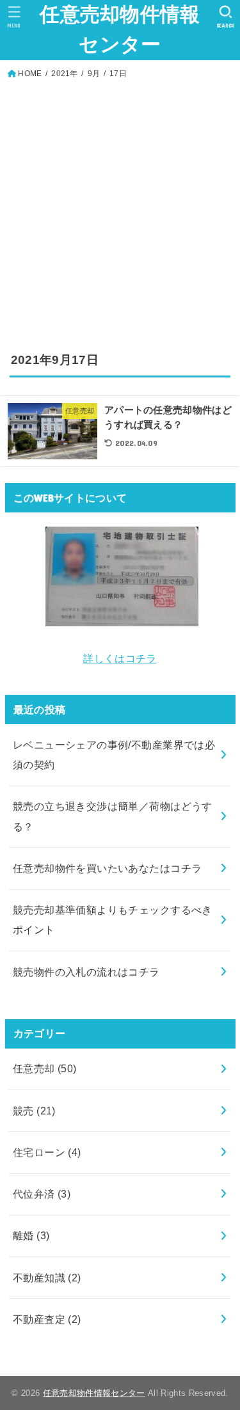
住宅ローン (47, 1152)
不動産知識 (47, 1277)
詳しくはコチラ (119, 658)
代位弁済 (41, 1194)
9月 (94, 73)
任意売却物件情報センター (120, 29)
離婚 (31, 1235)
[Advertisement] (120, 208)
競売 (34, 1110)
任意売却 (45, 1068)
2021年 (64, 73)
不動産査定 (47, 1319)
